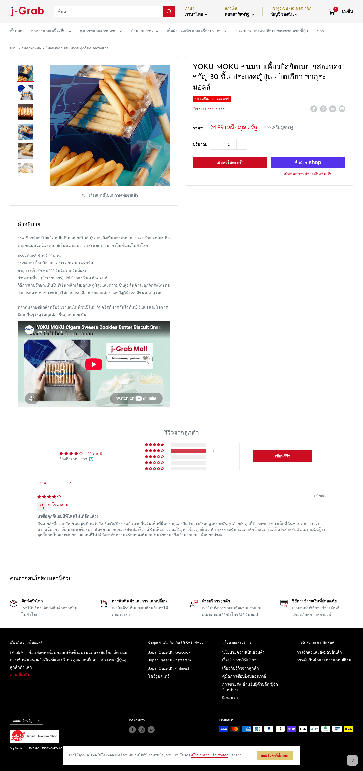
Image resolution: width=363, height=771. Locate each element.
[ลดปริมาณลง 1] (215, 144)
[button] (155, 451)
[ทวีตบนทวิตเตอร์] (332, 108)
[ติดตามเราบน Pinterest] (151, 729)
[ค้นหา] (169, 11)
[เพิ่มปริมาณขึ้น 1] (242, 144)
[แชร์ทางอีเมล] (342, 108)
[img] (49, 496)
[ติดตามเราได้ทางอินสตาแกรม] (141, 729)
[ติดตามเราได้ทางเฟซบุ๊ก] (132, 729)
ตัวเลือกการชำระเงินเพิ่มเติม (308, 174)
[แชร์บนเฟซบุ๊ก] (313, 108)
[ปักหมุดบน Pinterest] (323, 108)
